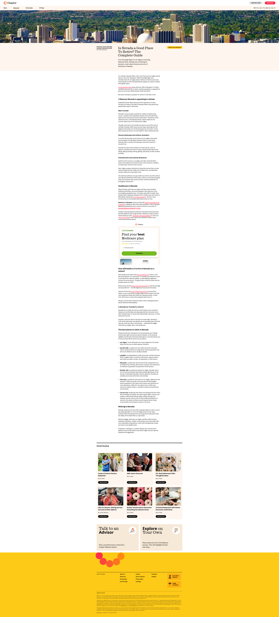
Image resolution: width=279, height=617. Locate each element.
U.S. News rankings (139, 197)
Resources (16, 8)
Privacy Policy (139, 579)
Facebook (154, 574)
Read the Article (103, 482)
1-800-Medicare (132, 605)
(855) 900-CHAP (255, 3)
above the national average (140, 286)
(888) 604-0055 (123, 217)
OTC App (41, 8)
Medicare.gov (124, 605)
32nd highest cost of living (139, 291)
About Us (122, 574)
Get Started (270, 3)
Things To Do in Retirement (174, 47)
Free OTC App (123, 581)
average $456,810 (143, 275)
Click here (99, 612)
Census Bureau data (124, 87)
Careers (138, 574)
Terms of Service (140, 576)
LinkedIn (153, 576)
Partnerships (29, 8)
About (5, 8)
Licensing (138, 581)
